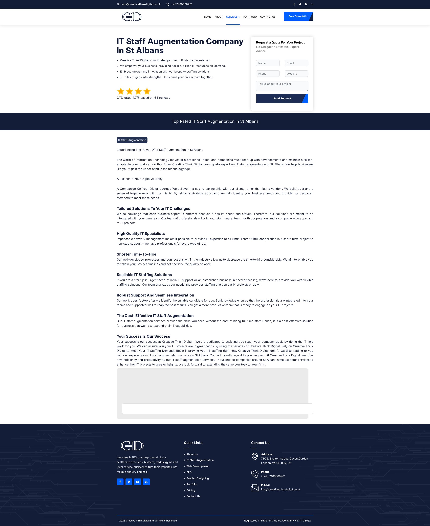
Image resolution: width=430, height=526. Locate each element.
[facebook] (294, 4)
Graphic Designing (197, 478)
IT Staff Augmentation (200, 460)
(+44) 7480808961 (273, 476)
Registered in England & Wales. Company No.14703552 (277, 520)
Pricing (190, 490)
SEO (189, 472)
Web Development (197, 466)
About (219, 16)
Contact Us (193, 496)
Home (207, 16)
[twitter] (300, 4)
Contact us (267, 16)
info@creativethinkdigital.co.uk (141, 4)
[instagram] (306, 4)
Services (232, 16)
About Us (192, 454)
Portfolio (250, 16)
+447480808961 (181, 4)
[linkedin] (312, 4)
